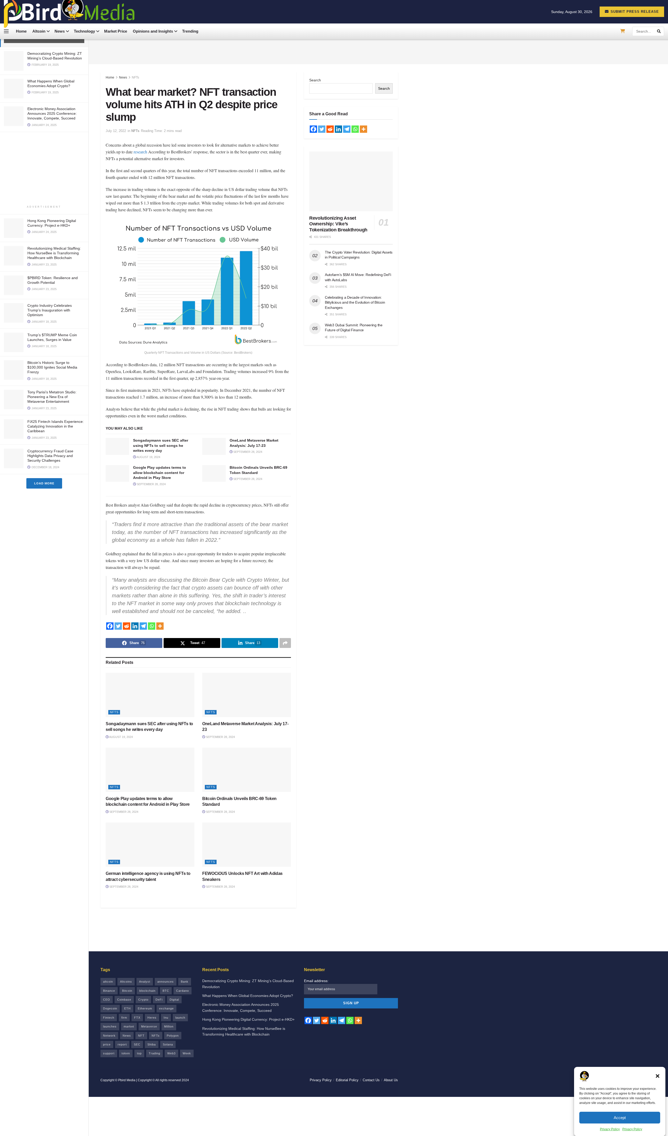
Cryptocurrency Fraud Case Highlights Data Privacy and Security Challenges (50, 455)
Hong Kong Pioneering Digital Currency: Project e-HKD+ (248, 1019)
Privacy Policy (610, 1129)
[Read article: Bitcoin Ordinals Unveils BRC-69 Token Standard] (214, 473)
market (129, 1026)
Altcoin (38, 31)
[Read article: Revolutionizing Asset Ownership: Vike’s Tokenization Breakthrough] (351, 181)
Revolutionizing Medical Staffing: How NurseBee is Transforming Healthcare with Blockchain (54, 253)
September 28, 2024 (247, 451)
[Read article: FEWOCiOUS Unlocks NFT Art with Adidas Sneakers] (246, 844)
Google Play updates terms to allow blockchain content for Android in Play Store (159, 472)
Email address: (316, 981)
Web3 (171, 1053)
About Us (391, 1080)
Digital (174, 999)
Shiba (151, 1044)
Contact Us (371, 1080)
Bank (184, 981)
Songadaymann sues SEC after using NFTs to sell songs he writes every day (160, 445)
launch (180, 1017)
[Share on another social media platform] (285, 643)
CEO (106, 999)
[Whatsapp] (151, 626)
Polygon (173, 1035)
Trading (154, 1053)
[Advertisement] (44, 168)
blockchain (147, 990)
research (140, 151)
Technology (84, 31)
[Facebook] (110, 626)
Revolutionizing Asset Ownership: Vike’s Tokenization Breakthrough (338, 223)
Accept (620, 1117)
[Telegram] (143, 626)
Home (21, 31)
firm (124, 1017)
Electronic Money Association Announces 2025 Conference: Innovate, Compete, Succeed (52, 113)
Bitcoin (127, 990)
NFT (141, 1035)
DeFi (159, 999)
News (60, 31)
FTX (137, 1017)
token (126, 1053)
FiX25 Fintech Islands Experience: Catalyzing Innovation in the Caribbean (55, 426)
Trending (190, 31)
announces (165, 981)
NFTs (135, 77)
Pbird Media (126, 1080)
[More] (160, 626)
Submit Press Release (634, 12)
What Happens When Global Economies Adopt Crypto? (247, 996)
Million (169, 1026)
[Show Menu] (6, 31)
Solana (168, 1044)
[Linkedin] (135, 626)
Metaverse (149, 1026)
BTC (166, 990)
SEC (137, 1044)
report (122, 1044)
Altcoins (126, 981)
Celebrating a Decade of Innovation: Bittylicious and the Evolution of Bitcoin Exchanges (355, 302)
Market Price (115, 31)
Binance (109, 990)
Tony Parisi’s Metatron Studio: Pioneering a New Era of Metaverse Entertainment (51, 397)
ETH (127, 1008)
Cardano (182, 990)
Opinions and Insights (153, 31)
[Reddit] (126, 626)
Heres (152, 1017)
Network (109, 1035)
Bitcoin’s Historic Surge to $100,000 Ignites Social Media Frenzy (52, 367)
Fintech (108, 1017)
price (107, 1044)
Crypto (143, 999)
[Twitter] (118, 626)
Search (315, 80)
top (139, 1053)
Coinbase (124, 999)
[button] (657, 1076)
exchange (166, 1008)
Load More (44, 483)
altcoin (108, 981)
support (109, 1053)
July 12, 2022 (116, 131)
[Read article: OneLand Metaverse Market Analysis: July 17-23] (214, 446)
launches (110, 1026)
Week (187, 1053)
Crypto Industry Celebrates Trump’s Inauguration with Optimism (49, 310)
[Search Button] (659, 31)
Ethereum (145, 1008)
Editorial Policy (347, 1080)
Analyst (144, 981)
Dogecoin (110, 1008)
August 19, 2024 (148, 457)
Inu (166, 1017)
